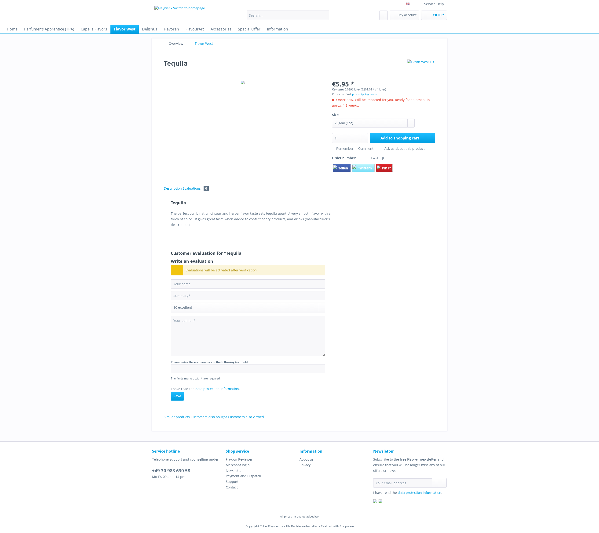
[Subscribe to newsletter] (439, 483)
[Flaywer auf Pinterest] (380, 501)
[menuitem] (288, 17)
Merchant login (238, 465)
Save (177, 396)
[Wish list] (383, 15)
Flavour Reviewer (239, 459)
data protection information (217, 389)
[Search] (325, 15)
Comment (365, 148)
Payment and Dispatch (243, 476)
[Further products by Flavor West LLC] (421, 68)
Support (232, 481)
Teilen (343, 168)
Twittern (365, 168)
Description (173, 188)
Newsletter (234, 470)
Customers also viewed (246, 417)
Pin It (386, 168)
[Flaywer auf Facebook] (375, 501)
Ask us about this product (404, 148)
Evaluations (195, 188)
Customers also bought (209, 417)
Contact (232, 487)
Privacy (305, 465)
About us (307, 459)
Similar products (177, 417)
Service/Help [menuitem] (434, 4)
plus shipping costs (364, 94)
